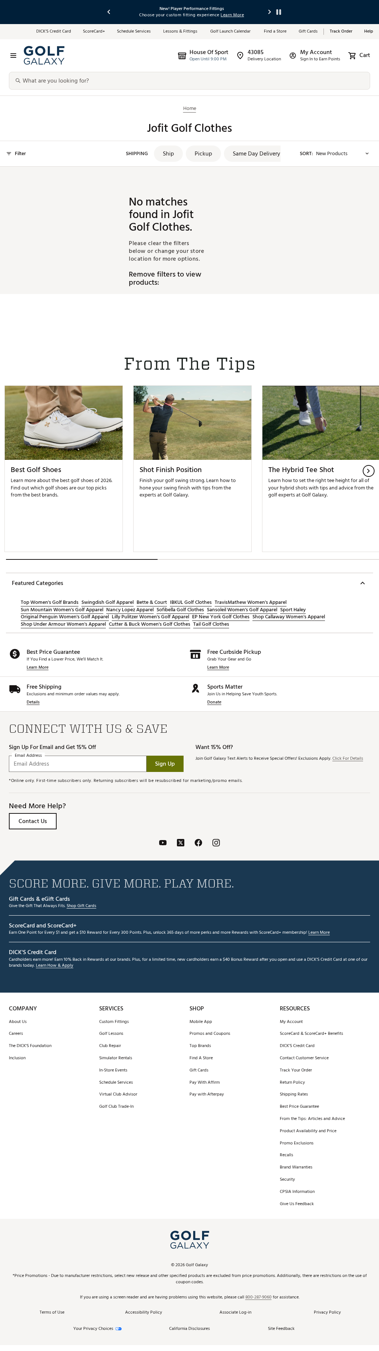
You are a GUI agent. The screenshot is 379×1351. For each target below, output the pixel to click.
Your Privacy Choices (93, 1329)
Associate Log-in (235, 1313)
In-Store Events (113, 1070)
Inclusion (17, 1058)
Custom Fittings (114, 1022)
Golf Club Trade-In (116, 1107)
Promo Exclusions (296, 1143)
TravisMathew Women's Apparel (250, 602)
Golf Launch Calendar (231, 32)
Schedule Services (134, 32)
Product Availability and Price (308, 1131)
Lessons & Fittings (180, 32)
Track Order (341, 32)
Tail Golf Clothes (211, 624)
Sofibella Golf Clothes (180, 609)
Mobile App (201, 1022)
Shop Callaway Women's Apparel (288, 617)
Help (368, 32)
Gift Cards (308, 32)
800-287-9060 (258, 1297)
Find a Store (275, 32)
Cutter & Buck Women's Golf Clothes (149, 624)
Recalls (286, 1155)
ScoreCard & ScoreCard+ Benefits (311, 1034)
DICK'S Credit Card (297, 1046)
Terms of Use (52, 1313)
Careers (16, 1034)
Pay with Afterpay (207, 1094)
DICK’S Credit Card (53, 32)
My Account (291, 1022)
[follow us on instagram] (216, 843)
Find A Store (201, 1058)
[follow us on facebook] (198, 843)
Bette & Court (152, 602)
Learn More (37, 668)
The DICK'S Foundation (30, 1046)
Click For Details (347, 759)
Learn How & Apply (54, 966)
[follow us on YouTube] (162, 843)
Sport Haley (293, 609)
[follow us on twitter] (180, 843)
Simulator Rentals (115, 1058)
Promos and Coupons (210, 1034)
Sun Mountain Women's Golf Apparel (62, 609)
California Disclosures (189, 1329)
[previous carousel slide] (109, 12)
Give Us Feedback (297, 1204)
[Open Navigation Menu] (13, 55)
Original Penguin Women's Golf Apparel (65, 617)
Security (287, 1180)
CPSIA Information (297, 1192)
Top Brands (200, 1046)
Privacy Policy (327, 1313)
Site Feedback (281, 1328)
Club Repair (110, 1046)
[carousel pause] (278, 12)
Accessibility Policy (143, 1313)
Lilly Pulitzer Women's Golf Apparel (150, 617)
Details (33, 702)
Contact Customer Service (304, 1058)
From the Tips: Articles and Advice (312, 1119)
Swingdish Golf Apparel (107, 602)
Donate (214, 702)
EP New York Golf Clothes (220, 617)
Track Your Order (296, 1070)
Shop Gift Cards (81, 906)
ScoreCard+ (94, 32)
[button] (168, 154)
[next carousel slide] (269, 12)
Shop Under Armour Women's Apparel (63, 624)
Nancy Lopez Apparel (130, 609)
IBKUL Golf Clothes (191, 602)
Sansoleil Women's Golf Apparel (242, 609)
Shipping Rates (294, 1094)
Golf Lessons (111, 1034)
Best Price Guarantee (299, 1107)
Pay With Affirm (205, 1083)
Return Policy (292, 1083)
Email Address (28, 756)
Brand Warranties (296, 1167)
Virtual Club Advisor (118, 1094)
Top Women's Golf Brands (49, 602)
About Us (18, 1022)
